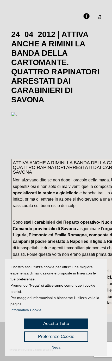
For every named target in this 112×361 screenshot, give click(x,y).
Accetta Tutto (56, 323)
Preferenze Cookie (56, 336)
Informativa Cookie (25, 310)
